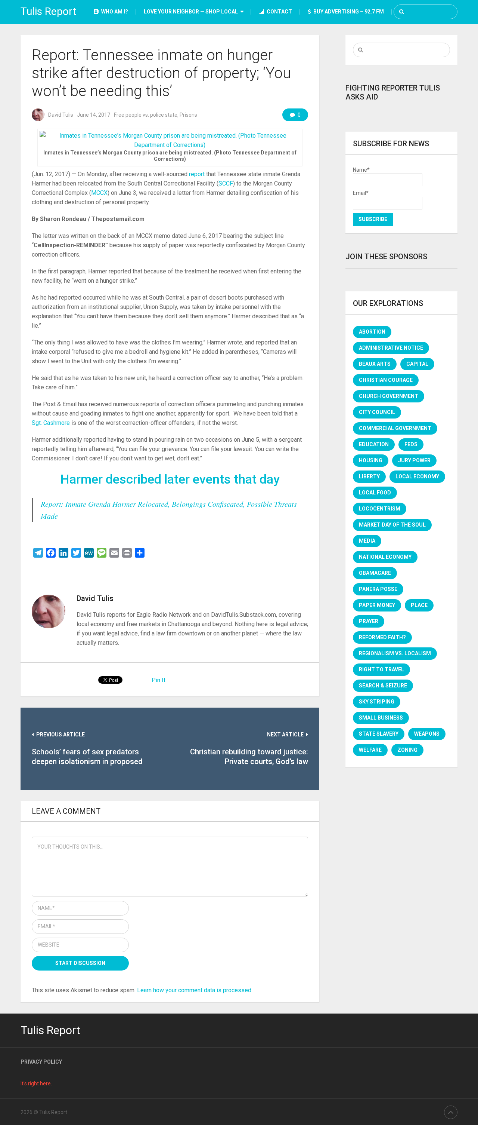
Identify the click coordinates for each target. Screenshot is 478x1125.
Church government (388, 396)
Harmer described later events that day (170, 479)
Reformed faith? (382, 637)
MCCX (99, 192)
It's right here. (36, 1083)
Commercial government (395, 428)
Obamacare (375, 573)
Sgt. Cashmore (51, 422)
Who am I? (114, 12)
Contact (279, 12)
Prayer (368, 621)
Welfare (370, 750)
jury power (414, 460)
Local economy (417, 476)
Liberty (369, 476)
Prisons (188, 115)
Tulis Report (49, 11)
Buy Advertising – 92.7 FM (348, 12)
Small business (381, 718)
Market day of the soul (392, 525)
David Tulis (60, 115)
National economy (385, 557)
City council (377, 412)
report (197, 174)
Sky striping (376, 702)
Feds (411, 444)
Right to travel (381, 669)
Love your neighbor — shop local (191, 12)
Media (367, 541)
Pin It (158, 680)
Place (419, 605)
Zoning (407, 750)
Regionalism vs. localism (395, 653)
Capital (417, 364)
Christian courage (386, 380)
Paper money (377, 605)
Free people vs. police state (145, 115)
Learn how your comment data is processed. (194, 990)
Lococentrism (379, 509)
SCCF (225, 183)
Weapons (427, 734)
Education (374, 444)
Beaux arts (375, 364)
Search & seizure (383, 686)
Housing (370, 460)
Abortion (372, 332)
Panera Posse (378, 589)
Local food (375, 493)
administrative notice (391, 348)
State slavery (378, 734)
